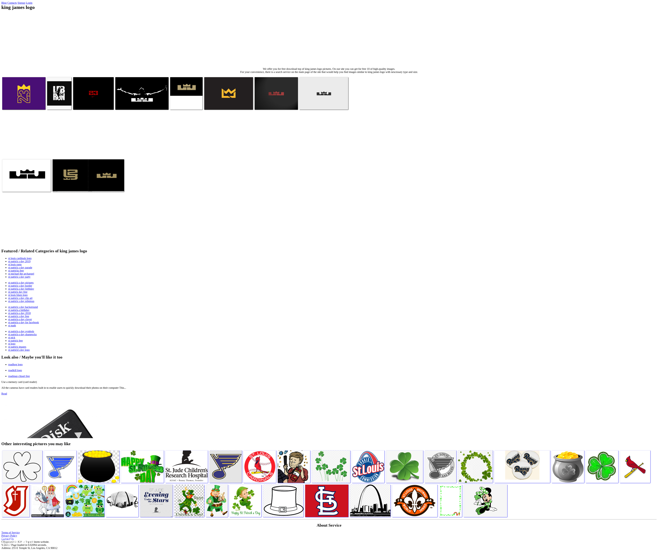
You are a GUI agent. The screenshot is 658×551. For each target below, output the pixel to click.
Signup (21, 2)
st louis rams (15, 264)
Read (4, 393)
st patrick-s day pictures (21, 282)
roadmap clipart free (19, 376)
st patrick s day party (19, 276)
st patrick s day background (23, 307)
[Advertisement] (329, 39)
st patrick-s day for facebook (23, 322)
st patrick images (17, 346)
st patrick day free (17, 291)
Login (29, 2)
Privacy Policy (9, 535)
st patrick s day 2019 (19, 261)
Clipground (17, 540)
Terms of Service (10, 532)
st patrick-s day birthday (21, 288)
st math (12, 325)
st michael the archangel (21, 273)
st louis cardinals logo (20, 258)
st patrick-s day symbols (21, 331)
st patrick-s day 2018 (19, 313)
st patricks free (16, 270)
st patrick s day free (18, 316)
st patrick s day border (20, 285)
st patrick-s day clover (20, 319)
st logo (11, 343)
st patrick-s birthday (18, 310)
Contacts (12, 2)
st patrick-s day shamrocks (22, 334)
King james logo (11, 105)
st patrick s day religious (21, 301)
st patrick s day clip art (20, 298)
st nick (11, 337)
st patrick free (15, 340)
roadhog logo (15, 364)
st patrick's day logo (19, 349)
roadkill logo (15, 370)
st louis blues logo (18, 295)
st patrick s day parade (20, 267)
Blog (4, 2)
